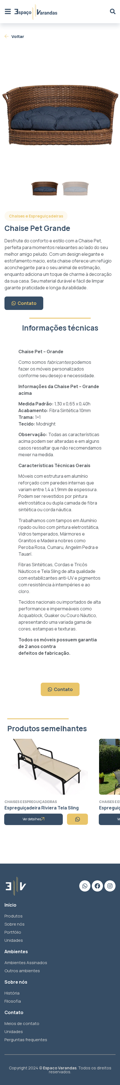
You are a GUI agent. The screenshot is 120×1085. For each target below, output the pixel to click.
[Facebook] (97, 886)
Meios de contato (21, 1023)
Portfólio (12, 932)
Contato (27, 303)
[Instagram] (110, 886)
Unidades (13, 940)
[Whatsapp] (84, 886)
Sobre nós (14, 924)
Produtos (13, 916)
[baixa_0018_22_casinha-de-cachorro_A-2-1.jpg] (60, 112)
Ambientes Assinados (25, 962)
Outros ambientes (22, 971)
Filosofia (12, 1001)
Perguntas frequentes (25, 1040)
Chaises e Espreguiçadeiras (36, 216)
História (12, 993)
